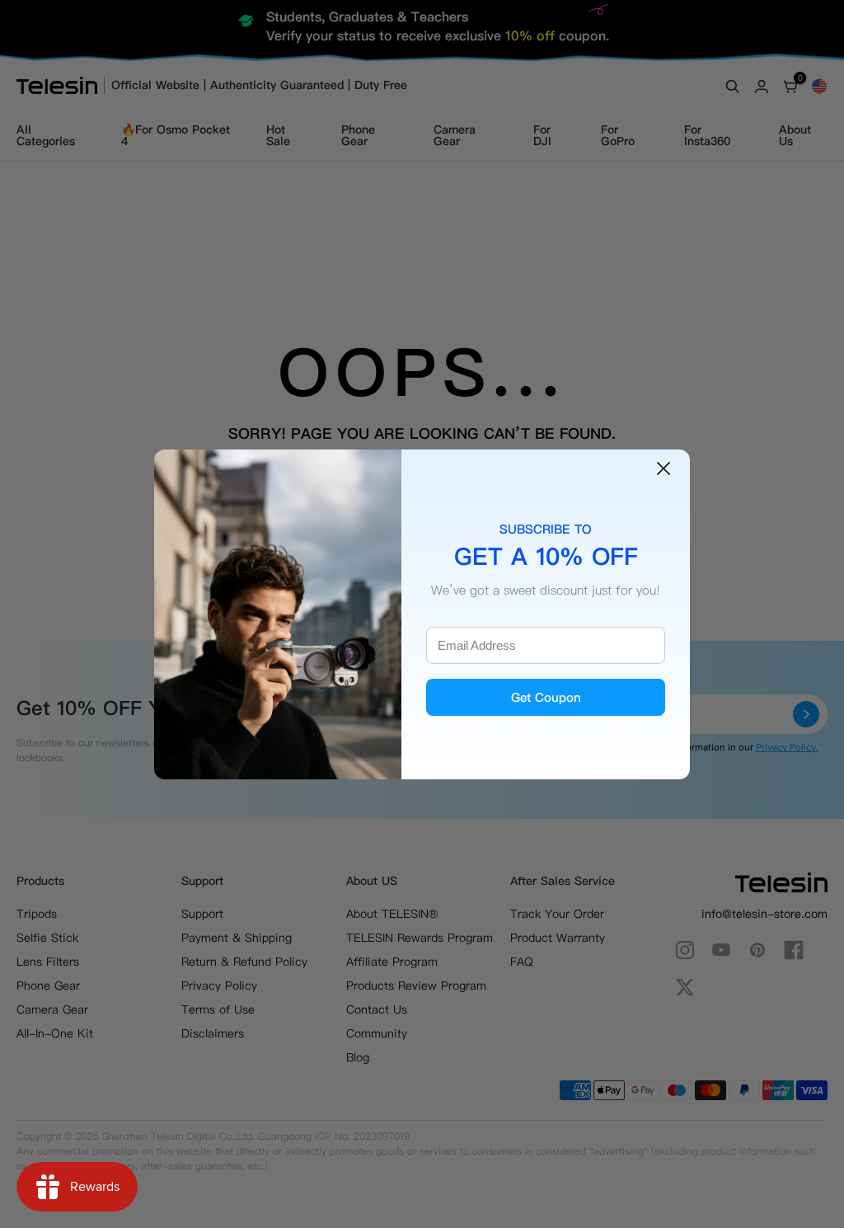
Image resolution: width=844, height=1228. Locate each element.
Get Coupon (546, 697)
